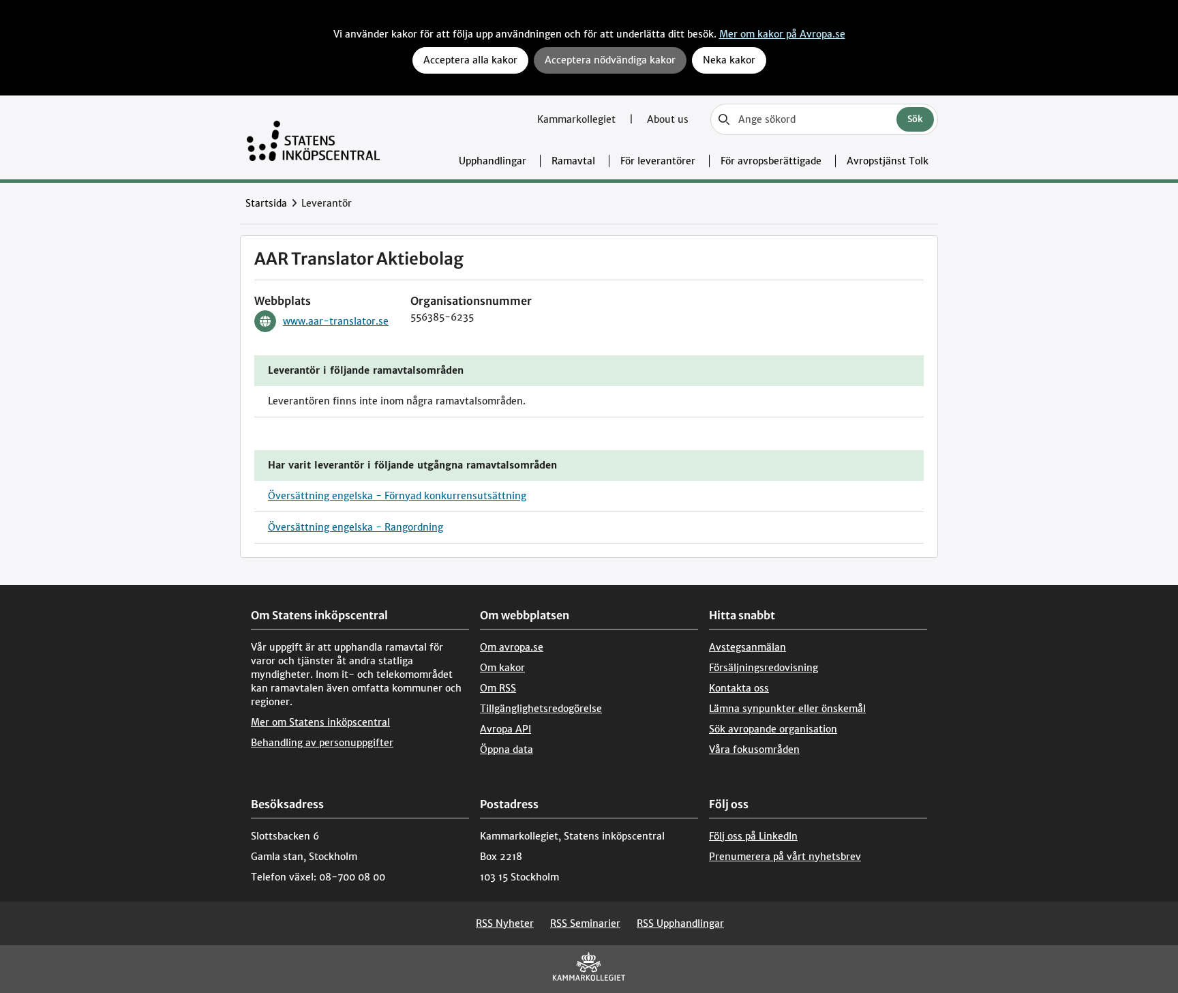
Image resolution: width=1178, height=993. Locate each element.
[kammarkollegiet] (589, 969)
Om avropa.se (511, 647)
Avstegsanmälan (747, 647)
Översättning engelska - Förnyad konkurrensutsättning (397, 496)
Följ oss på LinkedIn (753, 836)
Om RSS (498, 688)
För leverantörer (657, 161)
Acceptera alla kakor (470, 60)
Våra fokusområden (754, 749)
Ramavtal (573, 161)
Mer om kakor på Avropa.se (782, 34)
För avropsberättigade (771, 161)
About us (668, 119)
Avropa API (505, 729)
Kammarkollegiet (577, 119)
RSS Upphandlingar (680, 923)
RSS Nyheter (505, 923)
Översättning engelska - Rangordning (355, 527)
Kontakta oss (739, 688)
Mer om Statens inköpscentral (320, 722)
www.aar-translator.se (336, 321)
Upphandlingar (492, 161)
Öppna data (506, 749)
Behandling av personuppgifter (322, 743)
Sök (915, 119)
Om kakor (502, 668)
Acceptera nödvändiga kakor (610, 60)
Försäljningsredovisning (763, 668)
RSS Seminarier (585, 923)
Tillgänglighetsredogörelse (541, 708)
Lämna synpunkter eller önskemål (787, 708)
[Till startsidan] (313, 137)
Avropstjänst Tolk (887, 161)
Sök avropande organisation (773, 729)
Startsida (266, 203)
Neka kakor (729, 60)
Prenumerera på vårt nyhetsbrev (785, 856)
